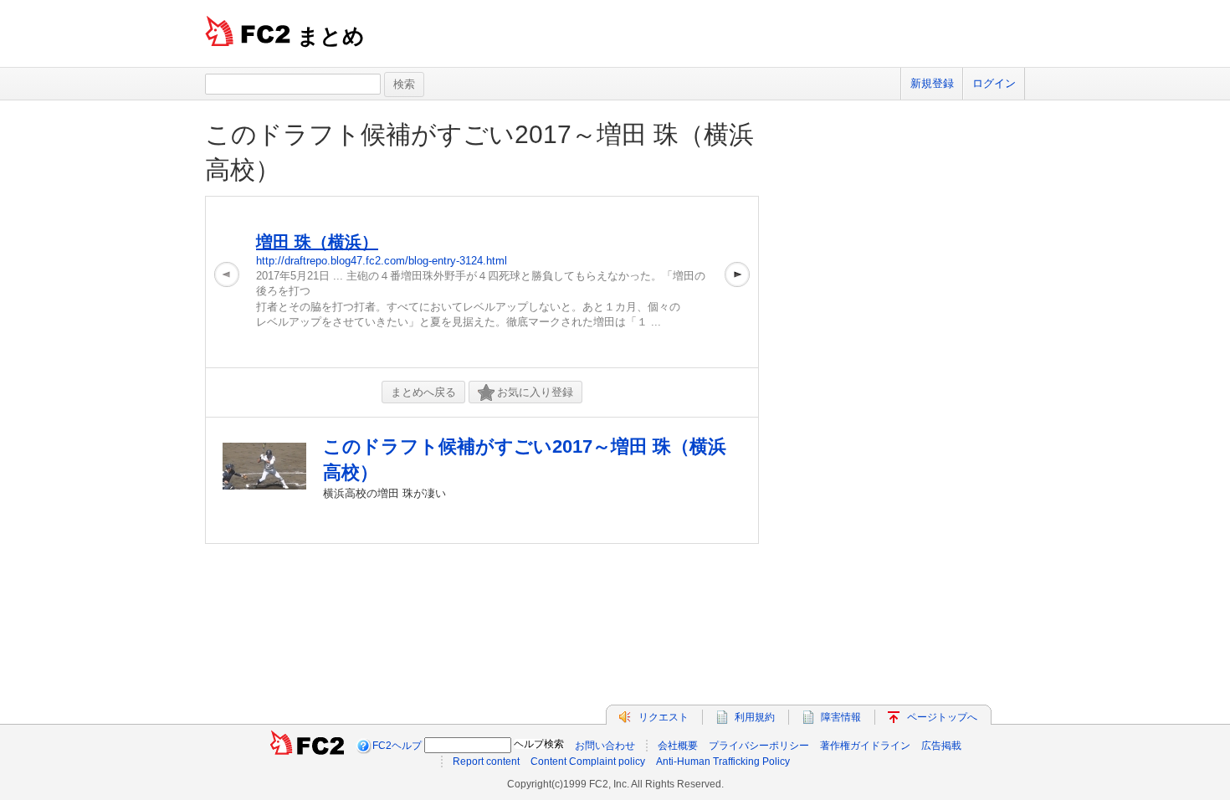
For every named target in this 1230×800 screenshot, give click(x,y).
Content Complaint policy (587, 761)
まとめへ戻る (423, 392)
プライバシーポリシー (759, 745)
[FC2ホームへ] (307, 745)
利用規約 (755, 717)
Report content (486, 761)
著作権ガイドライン (865, 745)
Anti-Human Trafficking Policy (723, 761)
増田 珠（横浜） (317, 242)
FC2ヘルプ (397, 745)
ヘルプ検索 (539, 744)
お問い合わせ (605, 745)
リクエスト (663, 717)
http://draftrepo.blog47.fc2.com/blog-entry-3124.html (381, 260)
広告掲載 (941, 745)
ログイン (994, 83)
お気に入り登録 (535, 392)
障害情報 (841, 717)
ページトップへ (942, 717)
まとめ (331, 36)
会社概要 (678, 745)
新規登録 (932, 83)
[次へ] (737, 282)
